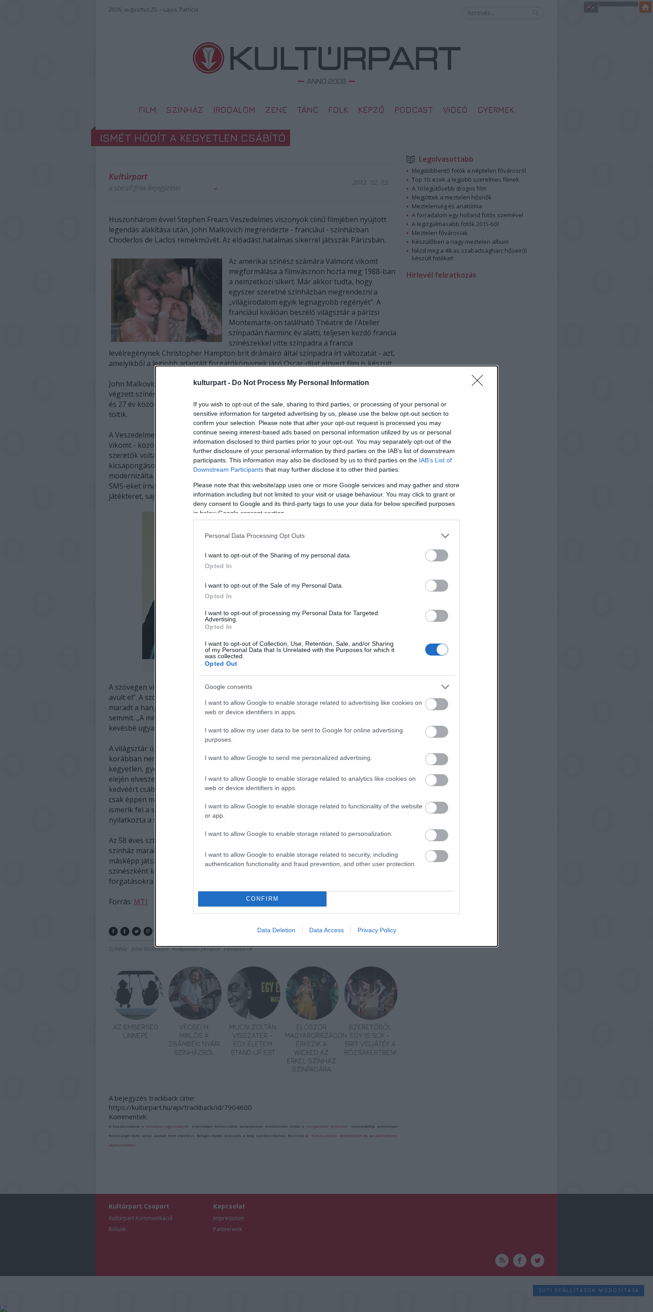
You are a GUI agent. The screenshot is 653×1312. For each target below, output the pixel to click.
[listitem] (326, 536)
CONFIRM (262, 898)
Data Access (326, 930)
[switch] (436, 555)
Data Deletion (276, 930)
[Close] (480, 383)
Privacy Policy (377, 930)
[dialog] (326, 656)
